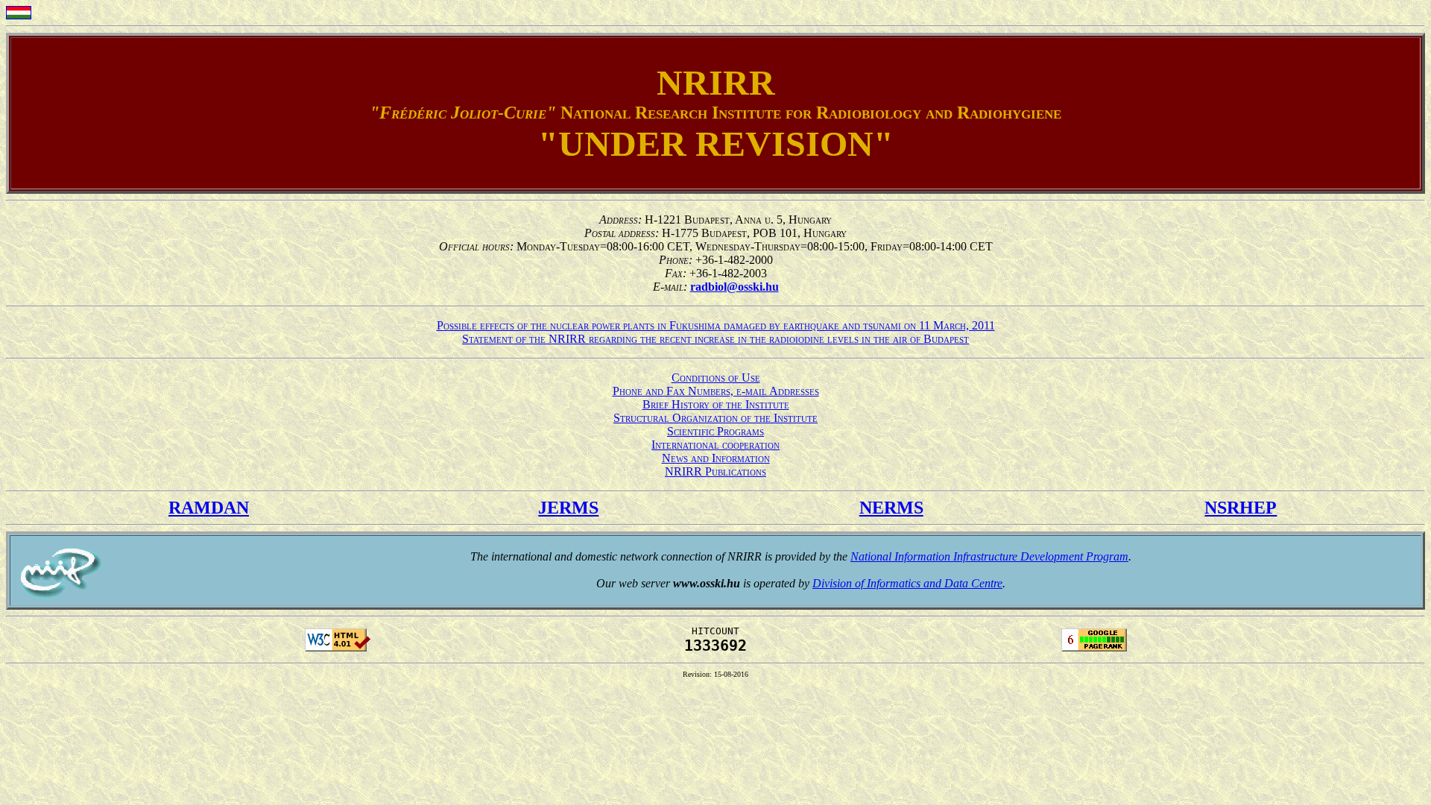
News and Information (716, 458)
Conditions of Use (716, 377)
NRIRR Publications (715, 471)
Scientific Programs (715, 431)
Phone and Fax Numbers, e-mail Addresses (716, 391)
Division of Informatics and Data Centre (907, 583)
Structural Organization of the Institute (715, 417)
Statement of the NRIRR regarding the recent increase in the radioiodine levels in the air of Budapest (715, 338)
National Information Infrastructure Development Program (989, 556)
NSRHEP (1240, 507)
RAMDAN (208, 507)
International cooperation (715, 444)
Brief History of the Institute (715, 404)
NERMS (891, 507)
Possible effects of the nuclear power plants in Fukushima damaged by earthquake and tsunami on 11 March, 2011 (716, 325)
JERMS (568, 507)
